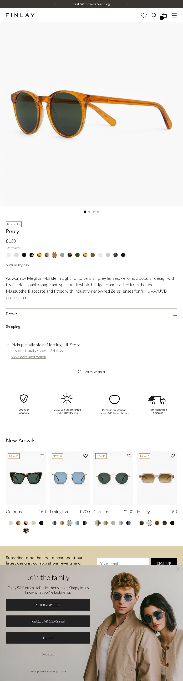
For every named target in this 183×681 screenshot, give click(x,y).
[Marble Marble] (47, 255)
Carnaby (101, 511)
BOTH (48, 637)
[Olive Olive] (93, 255)
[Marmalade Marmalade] (54, 255)
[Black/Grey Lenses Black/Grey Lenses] (128, 523)
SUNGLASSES (48, 604)
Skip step (48, 654)
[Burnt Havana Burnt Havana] (26, 523)
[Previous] (56, 4)
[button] (91, 371)
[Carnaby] (113, 478)
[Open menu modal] (174, 15)
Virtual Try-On (17, 265)
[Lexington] (70, 478)
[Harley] (157, 478)
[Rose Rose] (100, 255)
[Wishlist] (144, 15)
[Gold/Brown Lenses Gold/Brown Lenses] (105, 523)
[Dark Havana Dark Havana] (123, 255)
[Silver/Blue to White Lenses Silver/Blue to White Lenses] (77, 523)
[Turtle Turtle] (32, 255)
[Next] (127, 4)
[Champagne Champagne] (9, 255)
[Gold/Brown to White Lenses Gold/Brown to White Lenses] (62, 523)
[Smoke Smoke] (108, 255)
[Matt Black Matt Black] (62, 255)
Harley (143, 511)
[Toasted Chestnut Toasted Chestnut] (157, 523)
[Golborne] (26, 478)
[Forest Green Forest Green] (77, 255)
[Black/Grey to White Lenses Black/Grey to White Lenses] (85, 523)
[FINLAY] (20, 15)
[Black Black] (24, 255)
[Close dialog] (178, 569)
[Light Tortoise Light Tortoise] (39, 255)
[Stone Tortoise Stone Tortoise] (115, 255)
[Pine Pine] (142, 523)
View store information (28, 357)
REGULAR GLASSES (48, 621)
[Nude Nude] (33, 523)
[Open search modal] (154, 15)
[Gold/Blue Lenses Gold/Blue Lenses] (69, 523)
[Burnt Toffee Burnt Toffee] (165, 523)
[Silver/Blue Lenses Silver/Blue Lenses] (121, 523)
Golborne (15, 511)
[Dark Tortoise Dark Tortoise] (70, 255)
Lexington (59, 511)
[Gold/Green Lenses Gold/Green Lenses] (54, 523)
